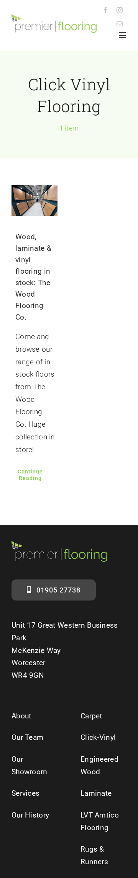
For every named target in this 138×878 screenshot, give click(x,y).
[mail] (120, 24)
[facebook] (105, 10)
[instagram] (120, 10)
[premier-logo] (54, 17)
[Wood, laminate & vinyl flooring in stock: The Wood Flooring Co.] (35, 200)
